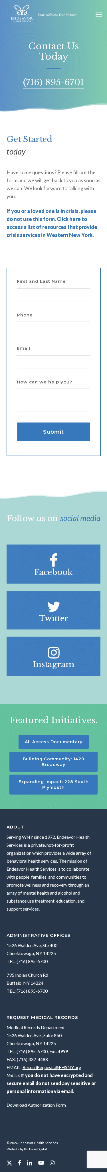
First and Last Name (41, 281)
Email (23, 348)
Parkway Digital (35, 1149)
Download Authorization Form (36, 1105)
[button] (99, 14)
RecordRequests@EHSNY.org (52, 1067)
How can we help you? (44, 382)
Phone (25, 315)
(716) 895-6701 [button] (53, 82)
